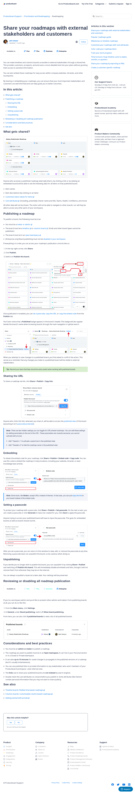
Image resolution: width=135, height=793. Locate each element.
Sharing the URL (14, 103)
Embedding (12, 107)
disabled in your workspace (54, 239)
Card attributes (11, 201)
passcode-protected (25, 424)
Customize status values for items (18, 197)
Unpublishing (13, 115)
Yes (10, 722)
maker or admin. (23, 224)
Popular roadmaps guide (101, 37)
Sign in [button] (129, 4)
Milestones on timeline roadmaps (104, 41)
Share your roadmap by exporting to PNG (107, 63)
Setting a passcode (15, 111)
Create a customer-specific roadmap (105, 67)
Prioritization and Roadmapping (37, 16)
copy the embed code (67, 313)
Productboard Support (12, 16)
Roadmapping (57, 16)
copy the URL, (51, 313)
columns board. (40, 228)
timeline (25, 228)
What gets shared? (12, 95)
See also (8, 127)
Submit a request (116, 4)
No (19, 722)
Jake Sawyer (13, 41)
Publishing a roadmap (14, 99)
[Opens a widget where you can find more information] (125, 789)
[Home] (9, 4)
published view (70, 421)
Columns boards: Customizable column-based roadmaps (28, 694)
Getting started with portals (16, 698)
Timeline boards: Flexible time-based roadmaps (24, 690)
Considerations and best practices (19, 123)
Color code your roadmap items (104, 49)
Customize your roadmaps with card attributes (110, 45)
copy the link (77, 495)
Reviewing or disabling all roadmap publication (24, 119)
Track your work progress (101, 53)
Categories (100, 4)
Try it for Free (87, 4)
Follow (83, 42)
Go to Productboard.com (68, 4)
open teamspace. (32, 235)
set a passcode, (39, 313)
